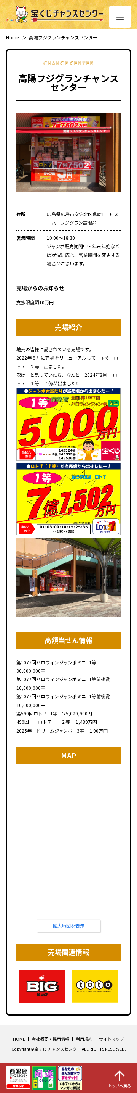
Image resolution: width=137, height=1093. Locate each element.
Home (12, 37)
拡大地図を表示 (68, 925)
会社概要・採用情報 (50, 1039)
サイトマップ (111, 1039)
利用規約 (84, 1039)
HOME (19, 1039)
